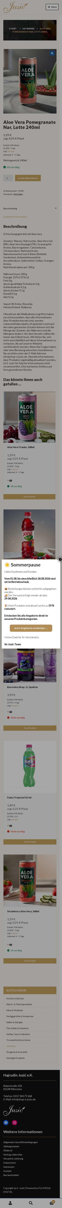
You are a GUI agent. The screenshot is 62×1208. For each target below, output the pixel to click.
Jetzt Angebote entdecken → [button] (31, 628)
